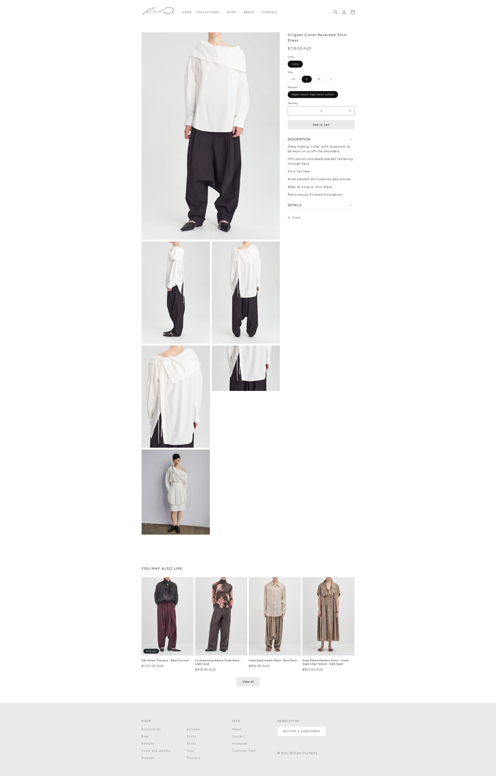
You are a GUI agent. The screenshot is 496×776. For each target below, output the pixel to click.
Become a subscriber (301, 731)
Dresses (147, 758)
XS (296, 80)
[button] (209, 12)
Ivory (295, 64)
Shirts (191, 736)
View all (248, 681)
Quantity (293, 103)
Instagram (240, 743)
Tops (190, 750)
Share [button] (296, 217)
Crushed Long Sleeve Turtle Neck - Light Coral (218, 662)
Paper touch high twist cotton (313, 94)
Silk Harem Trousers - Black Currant (165, 660)
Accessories (151, 729)
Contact (238, 736)
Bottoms (148, 743)
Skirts (191, 743)
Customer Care (244, 750)
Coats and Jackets (156, 750)
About (236, 729)
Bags (145, 736)
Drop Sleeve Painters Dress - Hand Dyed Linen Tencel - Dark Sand (325, 662)
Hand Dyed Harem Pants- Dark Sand (272, 660)
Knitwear (194, 729)
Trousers (194, 758)
